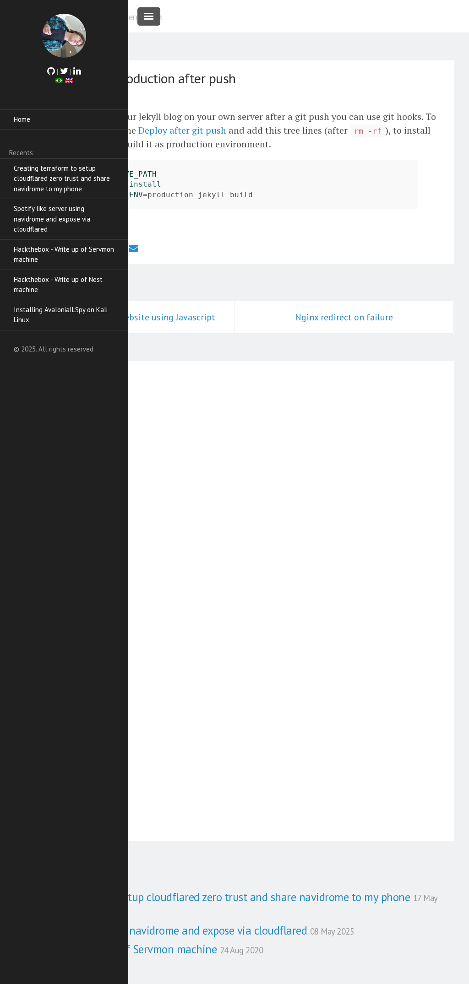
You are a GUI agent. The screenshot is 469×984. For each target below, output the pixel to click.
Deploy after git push (182, 130)
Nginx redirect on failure (344, 317)
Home (22, 119)
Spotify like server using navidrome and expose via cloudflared (52, 218)
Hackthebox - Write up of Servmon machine (64, 254)
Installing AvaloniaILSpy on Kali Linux (61, 314)
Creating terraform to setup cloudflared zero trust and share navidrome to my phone (62, 178)
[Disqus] (234, 480)
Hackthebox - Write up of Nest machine (58, 284)
